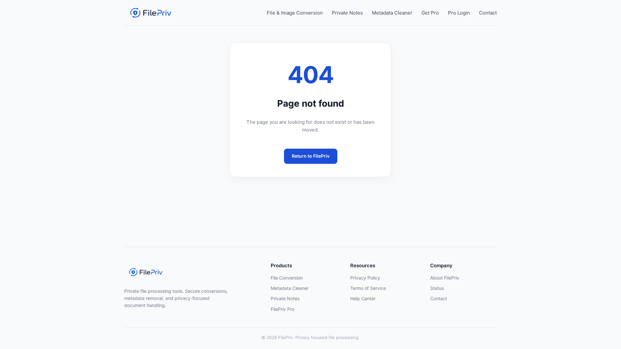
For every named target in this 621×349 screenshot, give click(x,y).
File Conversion (287, 277)
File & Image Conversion (295, 13)
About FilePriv (444, 277)
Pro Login (459, 13)
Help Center (363, 298)
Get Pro (430, 13)
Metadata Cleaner (392, 13)
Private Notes (347, 13)
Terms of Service (368, 288)
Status (437, 288)
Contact (488, 13)
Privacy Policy (365, 277)
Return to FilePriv (311, 156)
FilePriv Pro (282, 309)
